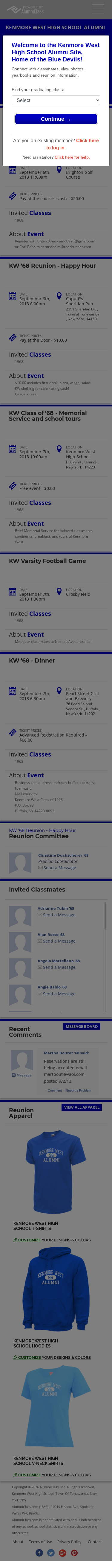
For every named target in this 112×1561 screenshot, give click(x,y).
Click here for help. (72, 157)
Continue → (56, 119)
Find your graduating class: (38, 89)
